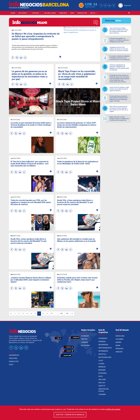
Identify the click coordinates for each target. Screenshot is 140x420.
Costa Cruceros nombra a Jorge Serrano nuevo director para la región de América (119, 88)
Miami (118, 345)
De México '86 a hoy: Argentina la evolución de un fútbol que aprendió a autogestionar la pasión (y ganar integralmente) (36, 36)
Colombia (119, 339)
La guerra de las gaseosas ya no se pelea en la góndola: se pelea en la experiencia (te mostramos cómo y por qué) (29, 75)
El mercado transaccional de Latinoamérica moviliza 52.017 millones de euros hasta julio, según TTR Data (118, 98)
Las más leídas (50, 13)
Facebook (85, 336)
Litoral (101, 363)
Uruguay (119, 352)
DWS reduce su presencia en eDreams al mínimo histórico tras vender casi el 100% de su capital (118, 109)
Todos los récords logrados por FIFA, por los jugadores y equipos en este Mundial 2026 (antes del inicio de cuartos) (31, 202)
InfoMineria (103, 351)
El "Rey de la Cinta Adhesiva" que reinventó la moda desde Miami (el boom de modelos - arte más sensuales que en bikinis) (30, 163)
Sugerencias (14, 355)
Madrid (118, 342)
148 (61, 313)
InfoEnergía (103, 345)
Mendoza (102, 367)
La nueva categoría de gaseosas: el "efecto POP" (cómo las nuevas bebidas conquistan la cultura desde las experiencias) (76, 125)
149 (67, 313)
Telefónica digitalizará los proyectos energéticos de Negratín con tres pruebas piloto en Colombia (119, 67)
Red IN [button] (93, 13)
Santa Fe (101, 386)
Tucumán (102, 394)
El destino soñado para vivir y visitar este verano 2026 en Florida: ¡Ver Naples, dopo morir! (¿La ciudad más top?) (77, 279)
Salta (100, 376)
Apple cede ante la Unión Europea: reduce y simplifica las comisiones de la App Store (119, 118)
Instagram (85, 345)
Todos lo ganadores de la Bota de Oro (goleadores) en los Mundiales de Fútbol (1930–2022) (77, 162)
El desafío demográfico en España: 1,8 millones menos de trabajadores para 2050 (119, 40)
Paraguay (119, 348)
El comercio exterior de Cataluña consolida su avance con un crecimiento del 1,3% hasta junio (119, 57)
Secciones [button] (22, 13)
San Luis (101, 382)
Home (12, 13)
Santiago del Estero (103, 390)
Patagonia (102, 373)
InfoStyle (102, 354)
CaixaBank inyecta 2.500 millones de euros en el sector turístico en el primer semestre (118, 48)
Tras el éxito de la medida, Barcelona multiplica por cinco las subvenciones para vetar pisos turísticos (118, 30)
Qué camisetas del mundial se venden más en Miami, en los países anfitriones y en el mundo (76, 240)
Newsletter (82, 13)
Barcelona (120, 336)
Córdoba (102, 341)
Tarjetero (63, 13)
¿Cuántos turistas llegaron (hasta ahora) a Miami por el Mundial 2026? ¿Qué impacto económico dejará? (31, 279)
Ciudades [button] (35, 13)
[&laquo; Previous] (11, 313)
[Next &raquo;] (72, 313)
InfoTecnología (104, 357)
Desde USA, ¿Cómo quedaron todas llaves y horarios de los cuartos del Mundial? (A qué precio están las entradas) (75, 202)
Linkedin (84, 342)
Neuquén (101, 370)
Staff (72, 13)
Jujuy (100, 360)
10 (51, 313)
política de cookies (113, 409)
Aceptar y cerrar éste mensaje (70, 415)
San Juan (102, 379)
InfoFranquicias (105, 348)
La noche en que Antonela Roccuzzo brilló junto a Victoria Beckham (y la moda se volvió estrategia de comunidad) (31, 125)
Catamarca (102, 338)
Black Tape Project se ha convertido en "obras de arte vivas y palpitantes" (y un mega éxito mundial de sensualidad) (77, 75)
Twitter (84, 339)
